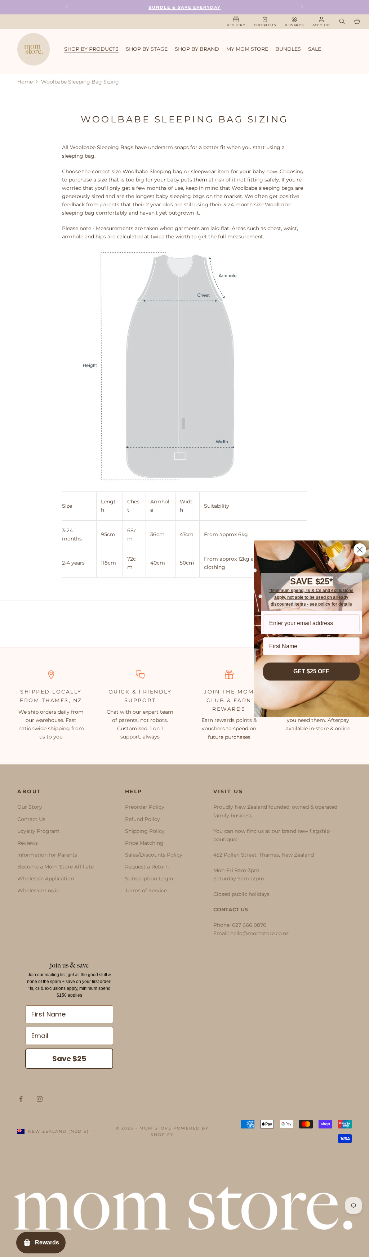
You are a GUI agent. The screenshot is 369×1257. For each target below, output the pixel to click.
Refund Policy (142, 819)
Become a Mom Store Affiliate (55, 866)
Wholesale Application (45, 878)
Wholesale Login (38, 890)
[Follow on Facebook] (21, 1099)
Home (25, 81)
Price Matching (144, 843)
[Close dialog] (360, 549)
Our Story (29, 807)
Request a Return (147, 866)
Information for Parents (47, 855)
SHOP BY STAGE (147, 49)
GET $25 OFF (311, 671)
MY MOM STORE (247, 49)
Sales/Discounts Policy (153, 855)
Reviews (27, 843)
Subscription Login (149, 878)
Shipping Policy (145, 831)
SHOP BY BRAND (197, 49)
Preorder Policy (144, 807)
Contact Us (31, 819)
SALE (314, 49)
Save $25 (69, 1059)
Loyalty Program (38, 831)
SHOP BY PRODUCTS (91, 49)
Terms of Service (146, 890)
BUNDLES (288, 49)
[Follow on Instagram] (39, 1099)
